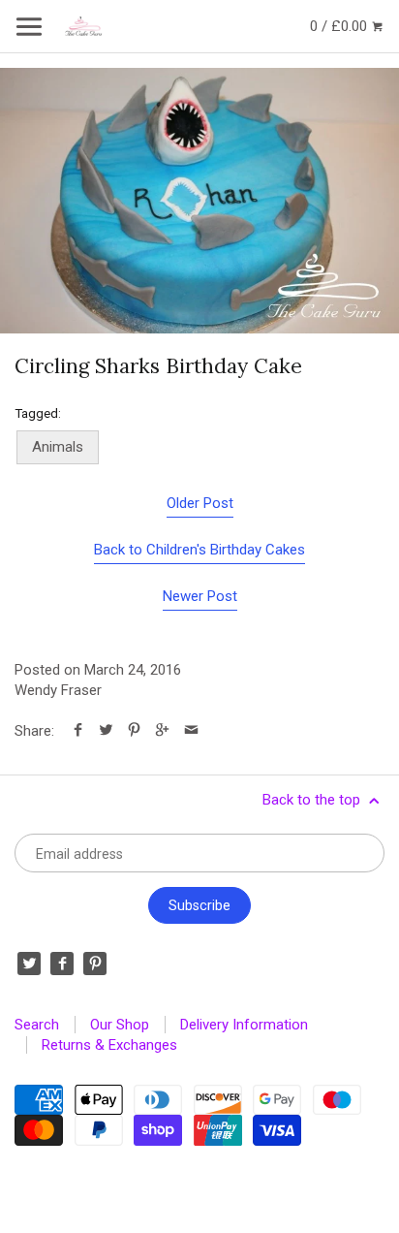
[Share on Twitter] (106, 731)
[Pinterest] (95, 963)
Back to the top (313, 799)
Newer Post (200, 596)
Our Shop (119, 1024)
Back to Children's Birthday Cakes (199, 549)
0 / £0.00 (340, 26)
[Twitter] (29, 963)
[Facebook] (62, 963)
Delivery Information (244, 1024)
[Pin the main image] (134, 731)
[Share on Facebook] (78, 731)
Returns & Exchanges (109, 1045)
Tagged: (38, 413)
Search (37, 1024)
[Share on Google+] (162, 731)
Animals (57, 447)
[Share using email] (191, 731)
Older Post (200, 503)
